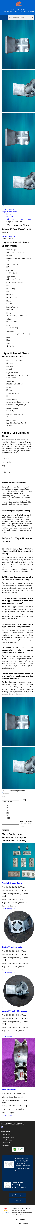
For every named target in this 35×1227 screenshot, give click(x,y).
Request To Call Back (9, 212)
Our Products (7, 1140)
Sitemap (6, 1146)
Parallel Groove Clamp (12, 883)
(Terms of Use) (21, 1210)
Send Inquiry (9, 209)
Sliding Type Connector (12, 947)
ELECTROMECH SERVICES (19, 11)
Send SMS (19, 1200)
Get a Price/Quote (8, 236)
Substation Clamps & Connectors (18, 219)
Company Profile (8, 1137)
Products (9, 217)
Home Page (7, 1134)
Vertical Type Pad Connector (15, 1011)
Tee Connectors (9, 1089)
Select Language (23, 1223)
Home (8, 214)
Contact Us (6, 1143)
